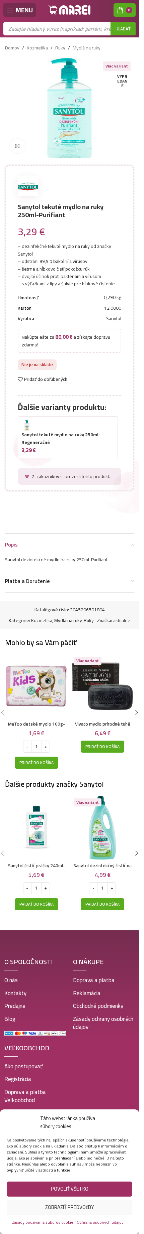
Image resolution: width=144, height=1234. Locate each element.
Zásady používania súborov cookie (42, 1222)
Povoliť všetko (69, 1189)
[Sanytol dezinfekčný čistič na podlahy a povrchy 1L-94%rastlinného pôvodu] (102, 828)
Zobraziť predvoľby (69, 1207)
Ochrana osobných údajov (100, 1222)
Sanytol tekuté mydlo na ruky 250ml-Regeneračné (60, 438)
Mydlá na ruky (86, 47)
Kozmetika (37, 47)
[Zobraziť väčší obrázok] (17, 146)
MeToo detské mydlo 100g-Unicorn (36, 727)
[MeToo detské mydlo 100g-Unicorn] (36, 686)
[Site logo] (69, 9)
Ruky (60, 47)
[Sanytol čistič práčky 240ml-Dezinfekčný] (36, 828)
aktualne (121, 620)
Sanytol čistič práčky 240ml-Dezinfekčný (36, 869)
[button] (36, 763)
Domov (12, 47)
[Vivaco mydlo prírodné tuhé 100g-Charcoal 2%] (102, 686)
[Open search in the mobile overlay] (69, 28)
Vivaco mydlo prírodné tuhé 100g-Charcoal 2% (102, 727)
